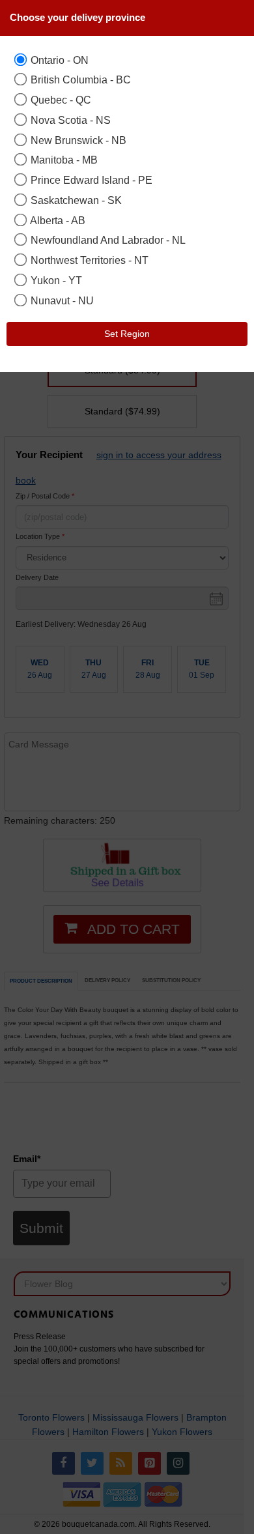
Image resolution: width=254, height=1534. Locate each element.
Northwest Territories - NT (88, 260)
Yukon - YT (55, 280)
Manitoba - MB (63, 160)
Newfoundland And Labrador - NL (107, 240)
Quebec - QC (59, 100)
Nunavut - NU (61, 300)
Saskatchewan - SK (75, 200)
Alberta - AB (56, 220)
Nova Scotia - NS (69, 120)
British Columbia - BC (79, 79)
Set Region (127, 333)
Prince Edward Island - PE (90, 180)
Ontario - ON (58, 60)
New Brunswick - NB (77, 140)
